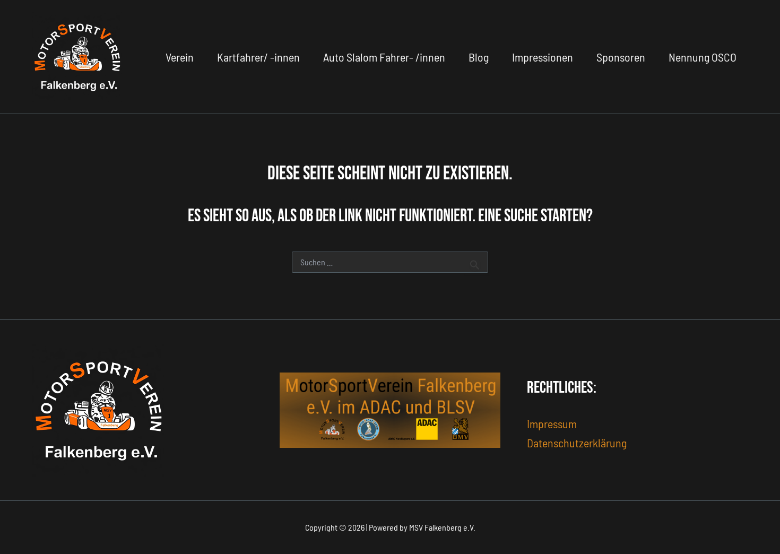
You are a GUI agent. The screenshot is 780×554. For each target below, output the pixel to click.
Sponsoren (620, 57)
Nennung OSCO (702, 57)
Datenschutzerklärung (577, 442)
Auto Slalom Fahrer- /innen (384, 57)
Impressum (552, 423)
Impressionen (542, 57)
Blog (479, 57)
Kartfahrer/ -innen (258, 57)
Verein (180, 57)
